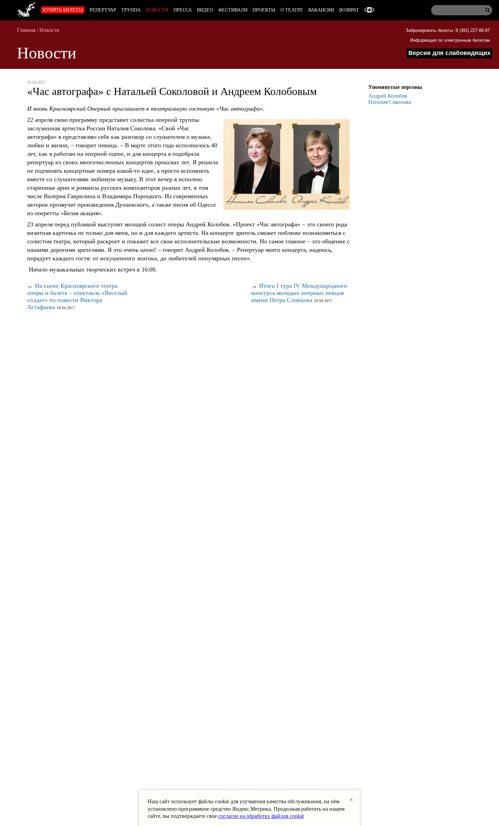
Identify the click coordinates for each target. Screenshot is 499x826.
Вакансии (321, 10)
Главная (26, 30)
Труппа (131, 10)
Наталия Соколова (389, 102)
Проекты (264, 10)
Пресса (182, 10)
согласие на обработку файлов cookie (261, 816)
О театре (291, 10)
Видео (205, 10)
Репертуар (103, 10)
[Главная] (26, 8)
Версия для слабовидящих (449, 53)
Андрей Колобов (387, 96)
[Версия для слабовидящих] (369, 10)
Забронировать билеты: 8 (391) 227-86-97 (448, 30)
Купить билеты (63, 10)
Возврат (349, 10)
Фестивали (232, 10)
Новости (157, 10)
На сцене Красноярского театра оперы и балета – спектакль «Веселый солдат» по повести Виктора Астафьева (77, 296)
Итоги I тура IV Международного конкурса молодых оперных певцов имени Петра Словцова (299, 292)
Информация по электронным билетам (450, 40)
